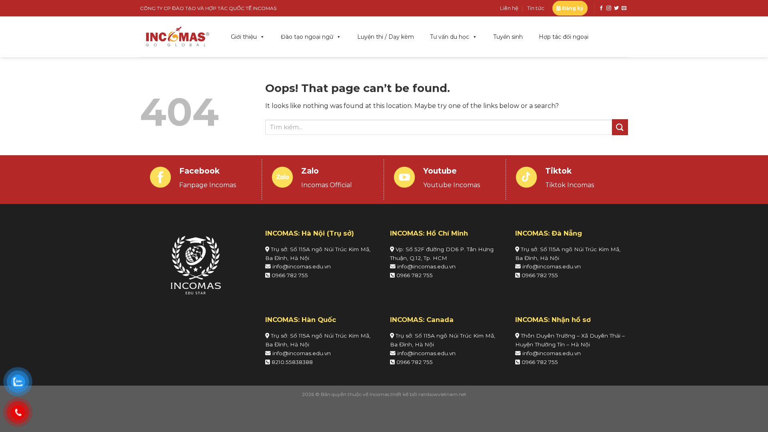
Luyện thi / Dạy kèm (385, 36)
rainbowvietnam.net (442, 394)
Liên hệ (509, 8)
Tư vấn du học (449, 36)
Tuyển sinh (508, 36)
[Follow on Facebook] (601, 8)
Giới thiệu (244, 36)
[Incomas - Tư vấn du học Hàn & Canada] (177, 36)
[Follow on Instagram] (608, 8)
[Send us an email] (624, 8)
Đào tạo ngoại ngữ (307, 36)
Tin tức (535, 8)
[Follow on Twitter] (616, 8)
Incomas (379, 394)
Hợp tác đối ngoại (563, 36)
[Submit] (620, 127)
